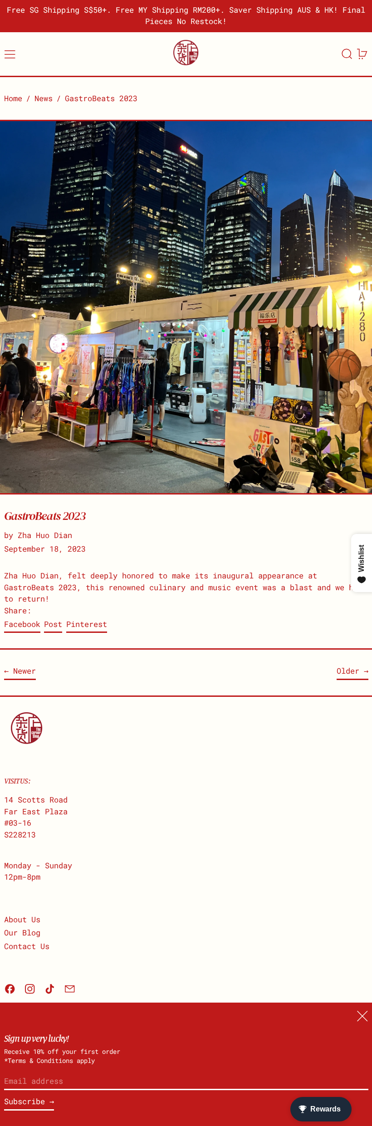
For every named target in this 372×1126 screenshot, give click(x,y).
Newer (24, 671)
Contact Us (26, 946)
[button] (347, 54)
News (43, 98)
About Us (22, 919)
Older (348, 671)
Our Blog (22, 932)
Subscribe (24, 1101)
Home (13, 98)
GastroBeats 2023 (101, 98)
